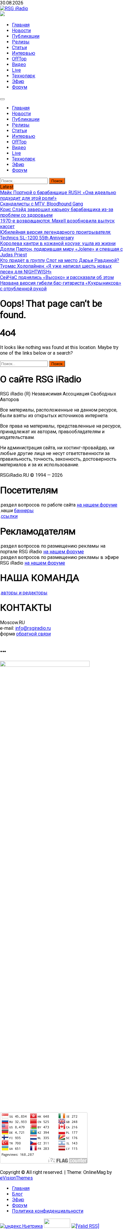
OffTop (19, 59)
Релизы (21, 42)
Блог (17, 1194)
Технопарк (23, 76)
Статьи (19, 47)
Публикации (25, 36)
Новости (21, 30)
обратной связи (33, 634)
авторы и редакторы (24, 593)
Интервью (23, 53)
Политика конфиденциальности (47, 1211)
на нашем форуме (97, 505)
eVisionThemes (16, 1178)
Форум (19, 87)
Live (16, 70)
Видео (19, 64)
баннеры (24, 510)
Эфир (18, 81)
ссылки (9, 516)
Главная (21, 25)
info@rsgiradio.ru (33, 628)
